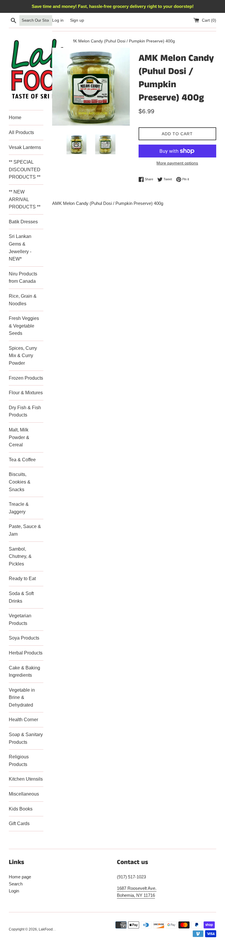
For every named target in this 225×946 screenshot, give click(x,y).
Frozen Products (26, 378)
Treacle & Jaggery (19, 508)
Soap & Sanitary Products (26, 738)
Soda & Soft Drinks (21, 597)
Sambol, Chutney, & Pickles (20, 556)
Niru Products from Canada (23, 277)
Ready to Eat (22, 578)
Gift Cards (19, 823)
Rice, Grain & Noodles (23, 300)
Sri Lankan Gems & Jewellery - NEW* (20, 247)
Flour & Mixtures (26, 392)
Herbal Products (25, 652)
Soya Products (24, 637)
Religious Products (19, 760)
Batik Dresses (23, 221)
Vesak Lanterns (25, 147)
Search (16, 883)
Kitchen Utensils (26, 779)
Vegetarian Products (20, 619)
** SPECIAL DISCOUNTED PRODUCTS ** (24, 169)
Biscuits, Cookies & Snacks (19, 482)
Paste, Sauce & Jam (25, 530)
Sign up (77, 20)
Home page (20, 876)
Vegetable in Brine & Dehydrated (22, 697)
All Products (21, 132)
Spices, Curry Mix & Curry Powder (23, 356)
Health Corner (23, 719)
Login (14, 890)
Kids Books (21, 808)
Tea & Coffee (22, 459)
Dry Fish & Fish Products (25, 411)
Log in (58, 20)
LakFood (46, 929)
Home (15, 117)
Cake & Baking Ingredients (24, 671)
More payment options (177, 163)
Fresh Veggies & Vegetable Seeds (24, 326)
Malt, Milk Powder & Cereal (19, 437)
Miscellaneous (24, 793)
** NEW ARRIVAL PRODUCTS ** (24, 199)
